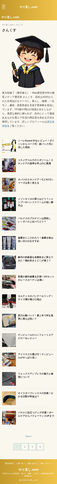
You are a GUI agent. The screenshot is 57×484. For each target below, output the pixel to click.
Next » (29, 436)
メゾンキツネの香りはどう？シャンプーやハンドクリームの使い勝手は (35, 202)
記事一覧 (20, 463)
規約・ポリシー (46, 463)
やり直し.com (28, 7)
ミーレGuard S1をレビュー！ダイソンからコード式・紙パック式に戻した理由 (36, 144)
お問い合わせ (32, 463)
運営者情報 (9, 463)
